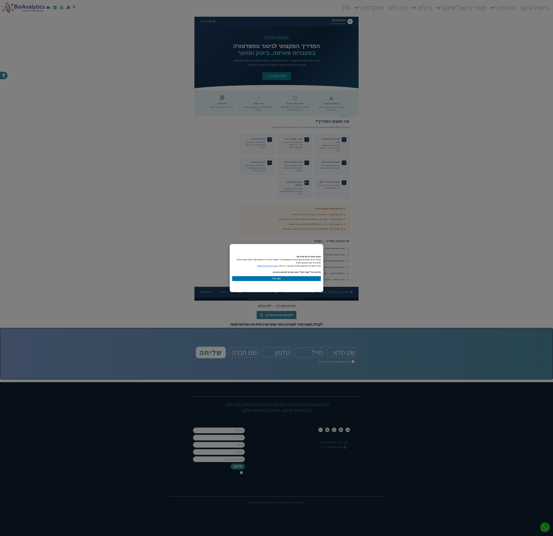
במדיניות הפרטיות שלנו (267, 266)
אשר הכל (276, 278)
